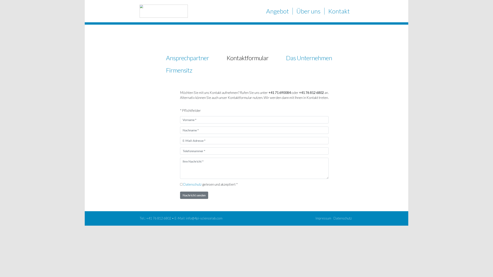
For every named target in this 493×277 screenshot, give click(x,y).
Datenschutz (192, 184)
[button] (277, 11)
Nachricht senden (194, 195)
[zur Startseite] (164, 11)
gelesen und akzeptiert (210, 184)
